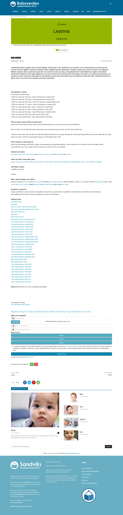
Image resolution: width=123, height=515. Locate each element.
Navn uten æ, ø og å (17, 217)
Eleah (78, 162)
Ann (12, 154)
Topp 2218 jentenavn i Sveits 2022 (21, 234)
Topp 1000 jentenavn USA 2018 (21, 282)
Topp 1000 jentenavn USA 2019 (21, 279)
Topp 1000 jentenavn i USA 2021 (21, 274)
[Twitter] (29, 382)
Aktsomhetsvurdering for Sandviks (21, 506)
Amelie (74, 162)
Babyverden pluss (99, 11)
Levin (86, 162)
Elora (81, 407)
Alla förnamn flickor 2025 (19, 259)
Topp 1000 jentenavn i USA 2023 (21, 269)
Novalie (99, 162)
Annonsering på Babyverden (90, 471)
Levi (95, 162)
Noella (64, 162)
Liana (51, 154)
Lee (44, 154)
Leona (21, 162)
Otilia (50, 162)
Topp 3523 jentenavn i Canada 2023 (22, 224)
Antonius (26, 182)
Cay (51, 182)
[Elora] (71, 410)
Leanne (40, 154)
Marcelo (36, 184)
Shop (88, 11)
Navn (49, 11)
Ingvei (13, 375)
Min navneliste (62, 50)
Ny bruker (85, 480)
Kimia (100, 182)
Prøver (15, 11)
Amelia (91, 162)
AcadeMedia (28, 482)
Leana (31, 154)
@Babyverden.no (72, 453)
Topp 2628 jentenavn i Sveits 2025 (21, 229)
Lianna (59, 154)
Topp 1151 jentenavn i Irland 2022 (21, 249)
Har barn (61, 343)
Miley (81, 394)
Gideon (55, 182)
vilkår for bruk (29, 357)
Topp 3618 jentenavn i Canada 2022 (22, 227)
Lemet (13, 184)
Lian (47, 154)
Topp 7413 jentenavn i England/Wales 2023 (24, 242)
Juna (81, 182)
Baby (41, 11)
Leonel (36, 162)
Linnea (26, 162)
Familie (57, 11)
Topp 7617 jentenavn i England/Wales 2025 (24, 237)
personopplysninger (16, 502)
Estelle (31, 162)
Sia (63, 184)
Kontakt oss (85, 477)
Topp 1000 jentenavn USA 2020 (21, 277)
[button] (110, 4)
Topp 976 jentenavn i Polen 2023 (21, 252)
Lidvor (18, 184)
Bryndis (40, 182)
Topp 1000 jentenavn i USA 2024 (21, 267)
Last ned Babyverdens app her (20, 304)
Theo (82, 162)
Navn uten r (14, 214)
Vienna (59, 162)
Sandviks (13, 476)
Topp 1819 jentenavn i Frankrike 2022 (22, 244)
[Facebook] (25, 382)
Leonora (41, 162)
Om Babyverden (87, 468)
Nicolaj (51, 184)
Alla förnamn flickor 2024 (19, 262)
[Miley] (71, 398)
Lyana (69, 154)
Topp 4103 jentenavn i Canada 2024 (22, 222)
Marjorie (41, 184)
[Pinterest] (34, 382)
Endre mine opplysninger (89, 483)
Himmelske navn (16, 202)
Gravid (24, 11)
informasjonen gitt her (71, 346)
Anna (15, 154)
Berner (35, 182)
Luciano (26, 184)
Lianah (110, 375)
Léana (13, 162)
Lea (23, 154)
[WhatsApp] (38, 382)
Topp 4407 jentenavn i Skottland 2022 (23, 257)
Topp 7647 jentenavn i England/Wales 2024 (24, 239)
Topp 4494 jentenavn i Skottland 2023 (23, 254)
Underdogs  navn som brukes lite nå (23, 219)
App (82, 11)
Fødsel (33, 11)
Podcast (76, 11)
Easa (81, 432)
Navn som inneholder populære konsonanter (25, 209)
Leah (26, 154)
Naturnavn (14, 204)
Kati (96, 182)
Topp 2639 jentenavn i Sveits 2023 (21, 232)
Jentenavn (17, 16)
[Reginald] (71, 423)
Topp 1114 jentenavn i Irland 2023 (21, 247)
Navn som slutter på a (18, 212)
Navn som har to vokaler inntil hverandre (23, 207)
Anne (19, 154)
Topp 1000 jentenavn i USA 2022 (21, 272)
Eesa (13, 430)
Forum (66, 11)
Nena (46, 184)
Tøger (67, 184)
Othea (54, 162)
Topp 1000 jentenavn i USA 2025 (21, 264)
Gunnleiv (60, 182)
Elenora (69, 162)
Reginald (82, 419)
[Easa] (71, 435)
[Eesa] (35, 410)
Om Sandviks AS (87, 474)
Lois (21, 184)
